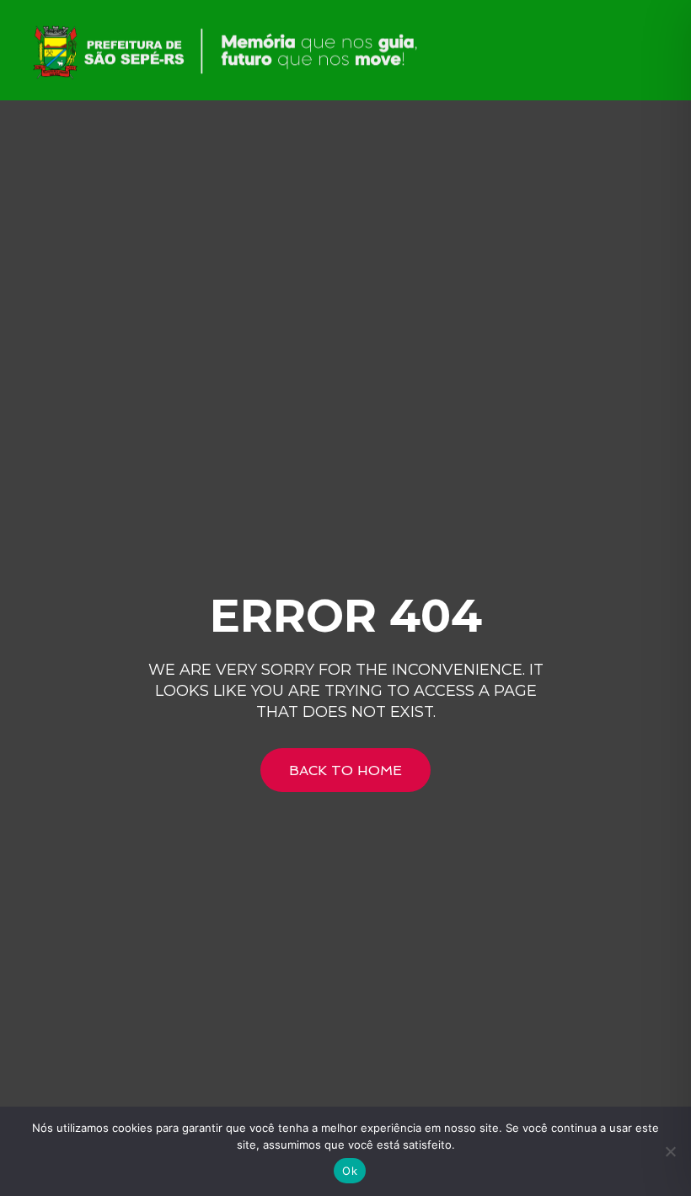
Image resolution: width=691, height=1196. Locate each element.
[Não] (670, 1151)
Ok (349, 1170)
